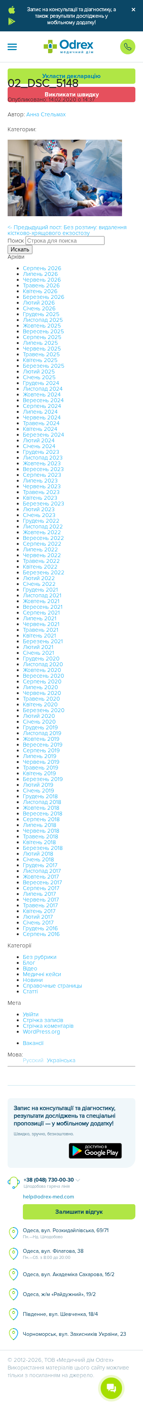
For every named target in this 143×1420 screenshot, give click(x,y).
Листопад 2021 (42, 595)
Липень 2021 (39, 618)
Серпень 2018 (41, 819)
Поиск (16, 240)
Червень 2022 (42, 555)
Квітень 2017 (39, 911)
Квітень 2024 (40, 429)
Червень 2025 (42, 348)
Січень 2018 (38, 859)
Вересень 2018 (43, 813)
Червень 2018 (41, 830)
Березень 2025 (43, 365)
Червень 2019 (41, 761)
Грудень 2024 (41, 383)
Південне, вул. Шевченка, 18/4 (60, 1314)
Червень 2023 (42, 486)
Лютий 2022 (39, 578)
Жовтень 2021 (41, 601)
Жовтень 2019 (41, 738)
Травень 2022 (41, 561)
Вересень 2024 (43, 400)
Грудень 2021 (40, 589)
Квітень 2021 (39, 635)
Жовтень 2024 (42, 394)
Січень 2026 (39, 308)
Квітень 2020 (40, 704)
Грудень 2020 (41, 658)
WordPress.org (41, 1031)
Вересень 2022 (43, 538)
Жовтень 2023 (42, 463)
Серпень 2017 (41, 888)
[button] (12, 46)
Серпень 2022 (42, 543)
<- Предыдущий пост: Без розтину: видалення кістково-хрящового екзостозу (67, 230)
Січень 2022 (39, 583)
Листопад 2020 (43, 664)
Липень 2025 (40, 342)
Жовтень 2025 (42, 325)
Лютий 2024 (39, 440)
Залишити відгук (79, 1212)
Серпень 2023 (42, 474)
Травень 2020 (41, 698)
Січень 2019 (38, 790)
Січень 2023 (39, 515)
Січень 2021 (38, 652)
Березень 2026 (43, 296)
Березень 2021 (43, 641)
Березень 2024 (43, 434)
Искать (20, 249)
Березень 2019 (43, 779)
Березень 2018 (43, 848)
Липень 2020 (40, 687)
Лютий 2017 (38, 916)
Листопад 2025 (43, 319)
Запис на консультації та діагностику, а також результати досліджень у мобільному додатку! (71, 16)
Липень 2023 (40, 480)
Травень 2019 (40, 767)
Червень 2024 (42, 417)
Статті (30, 991)
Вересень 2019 (43, 744)
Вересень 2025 (43, 331)
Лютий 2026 (39, 302)
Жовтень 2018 (41, 807)
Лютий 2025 (39, 371)
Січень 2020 (39, 721)
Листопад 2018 (42, 802)
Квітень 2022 (40, 566)
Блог (29, 962)
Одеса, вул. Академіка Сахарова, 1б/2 (68, 1274)
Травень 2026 (41, 285)
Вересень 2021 (43, 606)
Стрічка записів (43, 1020)
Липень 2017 (39, 893)
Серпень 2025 (42, 337)
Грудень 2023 (41, 451)
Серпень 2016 (41, 934)
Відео (30, 968)
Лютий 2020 (39, 715)
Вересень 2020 (43, 675)
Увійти (31, 1014)
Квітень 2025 (40, 360)
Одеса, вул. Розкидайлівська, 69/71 (66, 1233)
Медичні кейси (42, 974)
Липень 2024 (40, 411)
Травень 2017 (40, 905)
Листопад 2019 (42, 733)
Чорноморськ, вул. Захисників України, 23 (74, 1334)
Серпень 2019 (41, 750)
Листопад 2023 (43, 457)
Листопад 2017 (42, 870)
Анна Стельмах (46, 114)
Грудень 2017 (40, 865)
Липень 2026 (40, 274)
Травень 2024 (41, 423)
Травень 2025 (41, 354)
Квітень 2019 (39, 773)
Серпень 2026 (42, 268)
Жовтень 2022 (42, 532)
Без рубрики (39, 957)
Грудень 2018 (40, 796)
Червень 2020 (42, 693)
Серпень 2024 (42, 406)
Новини (33, 980)
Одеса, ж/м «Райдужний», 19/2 (59, 1294)
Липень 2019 (39, 756)
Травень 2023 (41, 492)
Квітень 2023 (40, 497)
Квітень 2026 (40, 291)
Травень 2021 (40, 629)
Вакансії (33, 1043)
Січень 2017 (38, 922)
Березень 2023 (43, 503)
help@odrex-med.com (48, 1196)
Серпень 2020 (42, 681)
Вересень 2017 (42, 882)
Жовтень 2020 (42, 670)
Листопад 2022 (43, 526)
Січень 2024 (39, 446)
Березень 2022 (43, 572)
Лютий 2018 (38, 853)
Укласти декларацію (71, 76)
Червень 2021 (41, 624)
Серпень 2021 (41, 612)
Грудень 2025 (41, 314)
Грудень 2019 (40, 727)
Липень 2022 (40, 549)
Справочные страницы (52, 985)
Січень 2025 (39, 377)
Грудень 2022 (41, 520)
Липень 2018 (39, 825)
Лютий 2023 (39, 509)
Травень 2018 (40, 836)
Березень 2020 (43, 710)
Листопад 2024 (43, 388)
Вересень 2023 (43, 469)
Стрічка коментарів (48, 1025)
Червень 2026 (42, 279)
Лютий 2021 (38, 647)
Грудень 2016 (40, 928)
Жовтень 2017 (41, 876)
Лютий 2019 (38, 784)
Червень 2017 (41, 899)
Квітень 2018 (39, 842)
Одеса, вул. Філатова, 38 (53, 1254)
